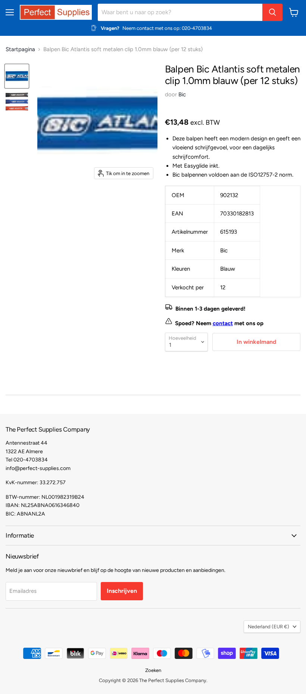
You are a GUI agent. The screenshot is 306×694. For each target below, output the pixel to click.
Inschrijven (122, 590)
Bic (182, 94)
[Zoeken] (272, 12)
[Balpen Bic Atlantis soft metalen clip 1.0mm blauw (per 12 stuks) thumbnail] (17, 76)
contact (223, 323)
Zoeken (153, 670)
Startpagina (20, 49)
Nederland (268, 626)
